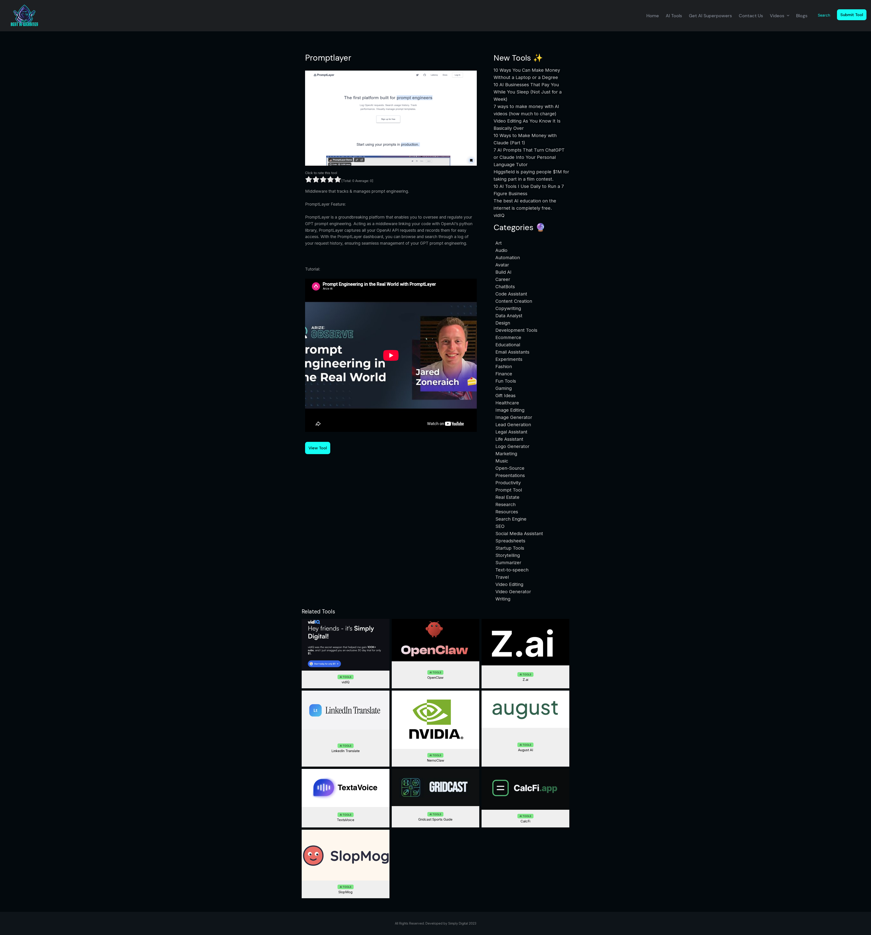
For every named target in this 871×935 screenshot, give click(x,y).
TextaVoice (345, 820)
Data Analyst (508, 315)
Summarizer (508, 562)
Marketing (506, 453)
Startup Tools (509, 548)
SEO (499, 526)
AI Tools (674, 16)
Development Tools (516, 330)
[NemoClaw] (436, 720)
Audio (501, 250)
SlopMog (345, 892)
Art (498, 243)
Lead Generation (513, 424)
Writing (502, 598)
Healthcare (507, 402)
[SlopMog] (345, 855)
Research (505, 504)
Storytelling (507, 555)
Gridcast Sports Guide (435, 819)
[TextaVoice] (345, 788)
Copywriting (508, 308)
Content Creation (513, 301)
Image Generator (513, 417)
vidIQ (346, 682)
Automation (507, 257)
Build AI (503, 272)
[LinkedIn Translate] (345, 710)
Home (652, 16)
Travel (502, 577)
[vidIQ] (345, 645)
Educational (507, 344)
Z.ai (525, 679)
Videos (777, 16)
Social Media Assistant (519, 533)
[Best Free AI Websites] (24, 15)
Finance (503, 373)
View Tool (317, 448)
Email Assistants (512, 351)
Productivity (508, 482)
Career (502, 279)
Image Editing (509, 410)
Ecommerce (508, 337)
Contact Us (751, 16)
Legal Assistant (511, 431)
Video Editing (509, 584)
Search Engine (510, 519)
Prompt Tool (508, 489)
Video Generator (513, 591)
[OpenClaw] (436, 640)
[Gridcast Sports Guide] (436, 787)
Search (824, 15)
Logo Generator (512, 446)
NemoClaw (435, 760)
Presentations (510, 475)
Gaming (503, 388)
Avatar (502, 264)
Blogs (801, 16)
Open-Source (509, 468)
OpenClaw (435, 677)
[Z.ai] (525, 642)
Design (502, 322)
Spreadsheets (510, 540)
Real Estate (507, 497)
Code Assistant (511, 293)
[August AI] (525, 709)
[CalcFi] (525, 789)
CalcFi (525, 821)
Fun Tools (505, 381)
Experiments (508, 359)
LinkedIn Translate (345, 751)
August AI (525, 750)
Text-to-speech (511, 569)
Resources (506, 511)
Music (501, 460)
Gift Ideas (505, 395)
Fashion (503, 366)
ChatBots (505, 286)
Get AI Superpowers (710, 16)
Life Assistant (509, 439)
